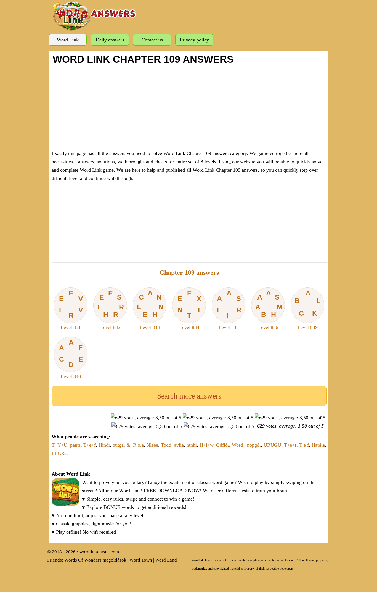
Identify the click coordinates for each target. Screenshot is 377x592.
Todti (166, 445)
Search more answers (189, 396)
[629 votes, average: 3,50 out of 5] (146, 417)
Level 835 (229, 309)
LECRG (60, 453)
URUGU (272, 445)
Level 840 (71, 358)
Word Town (140, 560)
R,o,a (138, 445)
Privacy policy (194, 40)
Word (238, 445)
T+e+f (89, 445)
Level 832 (110, 309)
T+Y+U (59, 445)
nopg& (254, 445)
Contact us (152, 40)
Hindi (104, 445)
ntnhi (192, 445)
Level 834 (189, 309)
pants (75, 445)
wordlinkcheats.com (99, 551)
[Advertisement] (189, 106)
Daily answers (110, 40)
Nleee (152, 445)
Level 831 (71, 309)
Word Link (68, 40)
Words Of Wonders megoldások (95, 560)
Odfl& (222, 445)
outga (118, 445)
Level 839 (307, 309)
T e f (304, 445)
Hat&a (318, 445)
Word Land (166, 560)
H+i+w (206, 445)
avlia (179, 445)
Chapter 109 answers (189, 272)
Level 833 (150, 309)
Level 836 (269, 309)
